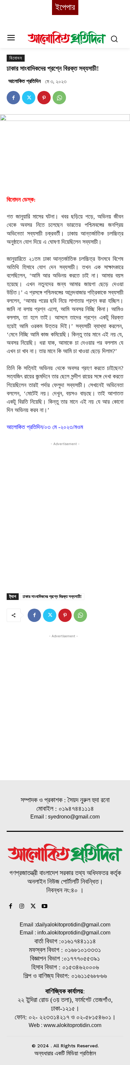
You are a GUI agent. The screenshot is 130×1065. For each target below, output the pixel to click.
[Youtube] (44, 907)
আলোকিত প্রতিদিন (24, 81)
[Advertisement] (65, 512)
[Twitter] (28, 97)
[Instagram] (22, 907)
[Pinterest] (44, 97)
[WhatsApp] (59, 97)
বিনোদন (15, 58)
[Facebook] (13, 97)
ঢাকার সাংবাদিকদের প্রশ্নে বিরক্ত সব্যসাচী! (52, 596)
